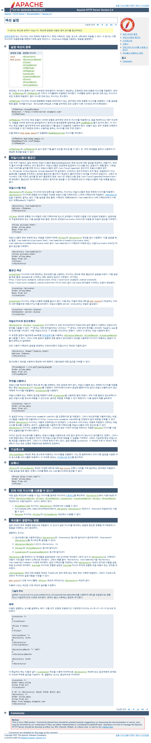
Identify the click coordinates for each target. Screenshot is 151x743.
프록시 (125, 44)
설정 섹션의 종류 (130, 34)
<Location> (29, 73)
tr (116, 25)
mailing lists (107, 727)
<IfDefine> (29, 68)
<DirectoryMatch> (32, 59)
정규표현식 (47, 335)
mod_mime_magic (28, 133)
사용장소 (70, 495)
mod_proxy (15, 59)
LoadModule (87, 123)
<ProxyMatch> (30, 82)
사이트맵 (145, 5)
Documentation (33, 14)
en (98, 25)
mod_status (95, 301)
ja (106, 25)
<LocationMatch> (31, 76)
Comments (127, 61)
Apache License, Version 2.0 (33, 738)
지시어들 (125, 5)
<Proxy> (27, 79)
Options (98, 428)
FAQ (132, 5)
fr (102, 25)
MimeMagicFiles (56, 133)
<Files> (27, 62)
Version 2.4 (47, 14)
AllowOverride (22, 506)
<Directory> (29, 56)
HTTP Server (18, 14)
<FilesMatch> (30, 65)
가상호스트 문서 (64, 457)
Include (36, 565)
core (12, 56)
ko (111, 25)
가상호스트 (127, 41)
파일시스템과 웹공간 (132, 37)
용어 (138, 5)
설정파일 (8, 36)
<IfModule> (29, 71)
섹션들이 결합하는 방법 (133, 53)
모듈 (117, 5)
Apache (7, 14)
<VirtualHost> (30, 85)
